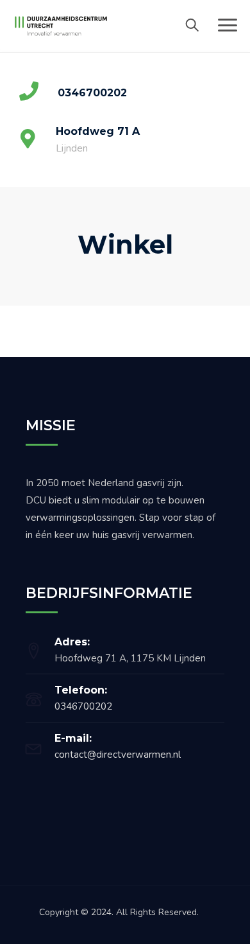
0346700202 (83, 706)
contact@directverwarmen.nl (117, 754)
